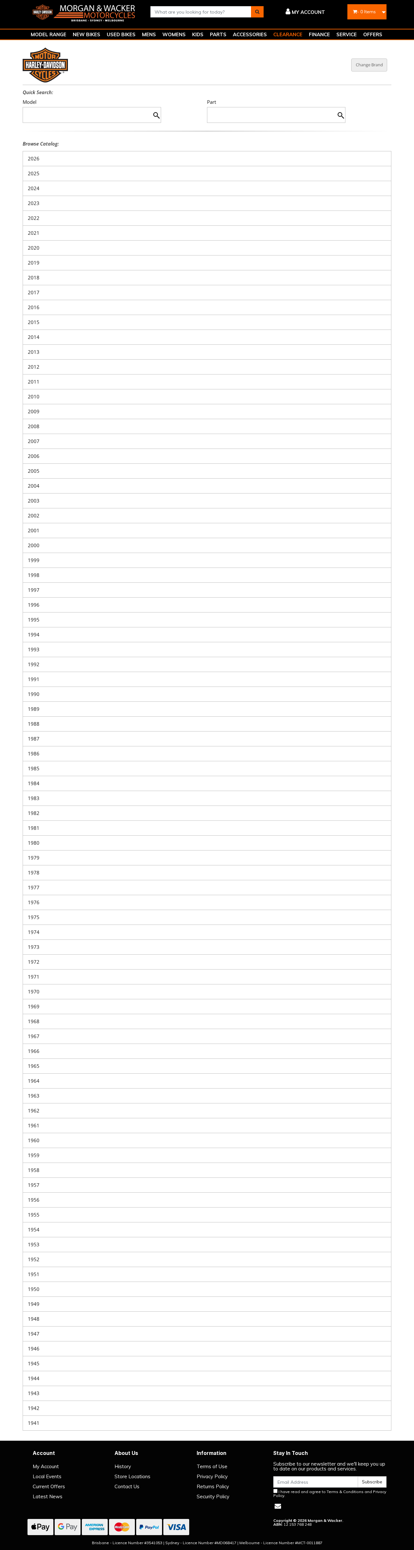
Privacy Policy (212, 1476)
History (122, 1466)
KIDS (197, 34)
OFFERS (372, 34)
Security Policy (213, 1496)
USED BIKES (121, 34)
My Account (46, 1466)
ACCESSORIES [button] (250, 34)
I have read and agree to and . (329, 1493)
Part (211, 102)
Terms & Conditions (345, 1491)
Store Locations (132, 1476)
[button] (299, 12)
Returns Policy (213, 1486)
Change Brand (369, 65)
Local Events (47, 1476)
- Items (366, 12)
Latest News (47, 1496)
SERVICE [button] (346, 34)
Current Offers (49, 1486)
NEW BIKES (86, 34)
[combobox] (200, 11)
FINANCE (319, 34)
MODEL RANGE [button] (48, 34)
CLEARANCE (287, 34)
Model (30, 102)
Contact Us (126, 1486)
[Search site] (257, 11)
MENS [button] (149, 34)
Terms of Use (212, 1466)
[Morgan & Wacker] (84, 11)
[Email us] (278, 1506)
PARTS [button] (218, 34)
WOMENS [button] (174, 34)
